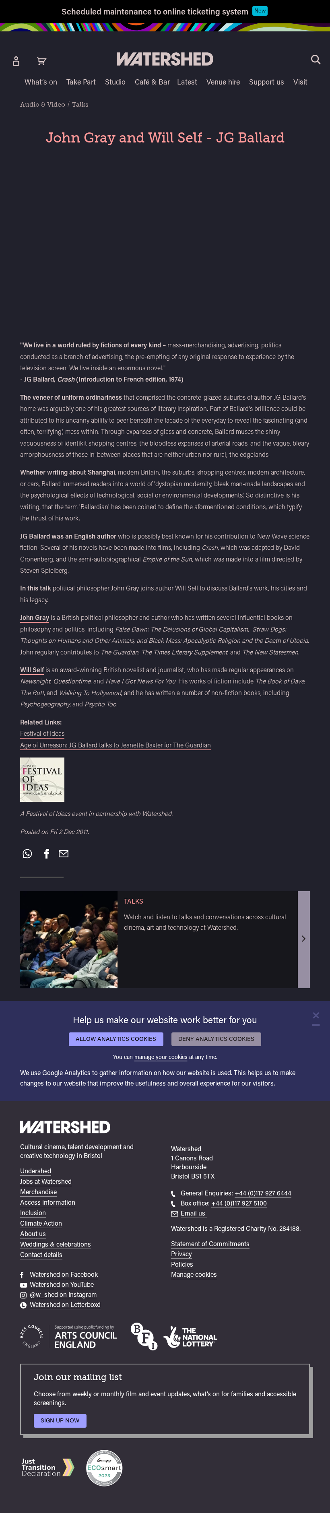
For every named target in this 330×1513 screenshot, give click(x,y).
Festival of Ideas (42, 733)
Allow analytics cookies (116, 1039)
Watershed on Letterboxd (65, 1304)
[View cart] (42, 61)
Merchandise (38, 1192)
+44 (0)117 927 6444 (263, 1193)
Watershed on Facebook (64, 1274)
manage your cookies (161, 1057)
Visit (300, 82)
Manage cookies (194, 1274)
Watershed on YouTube (62, 1284)
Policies (182, 1264)
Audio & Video (42, 104)
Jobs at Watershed (46, 1181)
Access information (47, 1202)
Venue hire (223, 82)
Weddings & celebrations (55, 1244)
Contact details (41, 1254)
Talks (80, 104)
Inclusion (33, 1213)
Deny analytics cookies (216, 1039)
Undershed (35, 1171)
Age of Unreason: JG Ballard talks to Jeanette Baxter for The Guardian (115, 745)
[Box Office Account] (16, 61)
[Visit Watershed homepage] (165, 59)
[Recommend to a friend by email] (63, 853)
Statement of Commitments (210, 1244)
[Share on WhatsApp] (27, 853)
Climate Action (41, 1223)
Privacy (181, 1254)
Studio (115, 82)
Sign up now (62, 1422)
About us (33, 1233)
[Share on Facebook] (46, 853)
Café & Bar (152, 82)
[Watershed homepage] (65, 1128)
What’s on (41, 82)
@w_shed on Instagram (63, 1294)
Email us (194, 1213)
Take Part (81, 82)
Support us (266, 82)
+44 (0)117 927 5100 (239, 1203)
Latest (187, 82)
